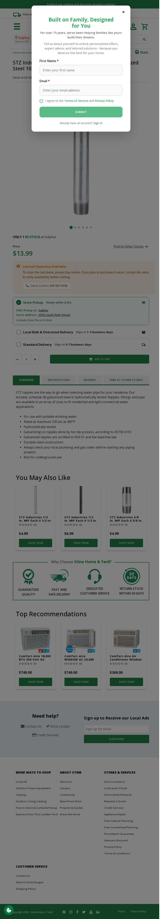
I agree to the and (79, 101)
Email (43, 81)
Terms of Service (76, 101)
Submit (81, 112)
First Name (48, 61)
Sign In (98, 123)
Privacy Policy (104, 101)
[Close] (123, 11)
